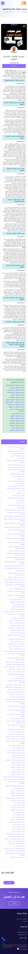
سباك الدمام (21, 458)
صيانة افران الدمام (19, 788)
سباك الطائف (20, 571)
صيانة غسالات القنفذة (17, 793)
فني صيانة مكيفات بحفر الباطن (15, 685)
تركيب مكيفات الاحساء (18, 819)
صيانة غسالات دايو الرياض (16, 844)
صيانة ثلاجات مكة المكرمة (16, 644)
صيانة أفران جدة (20, 803)
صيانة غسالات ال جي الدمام (16, 672)
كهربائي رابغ (21, 483)
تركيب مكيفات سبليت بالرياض (15, 798)
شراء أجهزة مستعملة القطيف (15, 786)
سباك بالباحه (21, 503)
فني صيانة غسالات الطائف (16, 577)
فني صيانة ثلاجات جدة (18, 633)
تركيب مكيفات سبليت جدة (16, 734)
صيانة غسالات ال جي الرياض (16, 841)
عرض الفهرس (13, 66)
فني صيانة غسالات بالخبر (17, 589)
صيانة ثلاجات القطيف (18, 618)
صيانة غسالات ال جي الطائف (16, 834)
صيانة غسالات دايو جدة (17, 697)
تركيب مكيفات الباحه (18, 758)
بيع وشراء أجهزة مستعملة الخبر (14, 779)
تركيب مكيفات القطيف (17, 474)
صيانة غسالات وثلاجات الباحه (15, 753)
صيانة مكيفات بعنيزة (18, 765)
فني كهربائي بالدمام (19, 476)
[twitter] (21, 938)
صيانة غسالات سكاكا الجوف (16, 729)
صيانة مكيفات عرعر (19, 829)
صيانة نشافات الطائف (18, 857)
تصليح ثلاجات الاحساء (18, 807)
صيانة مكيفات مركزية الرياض (16, 488)
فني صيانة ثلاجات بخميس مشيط (14, 611)
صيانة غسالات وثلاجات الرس (16, 739)
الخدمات (25, 921)
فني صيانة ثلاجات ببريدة (17, 623)
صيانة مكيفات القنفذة (18, 795)
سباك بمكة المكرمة (18, 453)
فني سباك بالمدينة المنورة (16, 451)
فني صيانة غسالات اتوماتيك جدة (14, 517)
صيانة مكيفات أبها (19, 748)
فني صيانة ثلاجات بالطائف (16, 628)
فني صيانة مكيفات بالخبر (17, 599)
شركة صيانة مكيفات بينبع (16, 481)
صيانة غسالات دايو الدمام (17, 669)
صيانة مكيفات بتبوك (18, 607)
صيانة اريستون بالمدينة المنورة (15, 662)
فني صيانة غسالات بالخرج (17, 646)
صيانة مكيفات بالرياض (18, 791)
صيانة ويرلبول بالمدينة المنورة (15, 664)
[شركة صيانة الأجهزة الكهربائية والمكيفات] (24, 3)
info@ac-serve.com (22, 932)
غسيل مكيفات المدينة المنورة (15, 760)
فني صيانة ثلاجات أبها (18, 642)
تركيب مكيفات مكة (19, 805)
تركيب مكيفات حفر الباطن (17, 822)
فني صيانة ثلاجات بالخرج (17, 649)
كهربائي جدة (21, 500)
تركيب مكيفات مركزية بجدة (16, 746)
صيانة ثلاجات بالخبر (19, 604)
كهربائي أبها (21, 507)
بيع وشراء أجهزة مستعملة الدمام (14, 777)
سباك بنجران (21, 493)
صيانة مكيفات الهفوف (17, 810)
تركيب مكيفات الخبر (19, 770)
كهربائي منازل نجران (18, 495)
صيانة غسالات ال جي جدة (17, 694)
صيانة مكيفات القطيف (17, 774)
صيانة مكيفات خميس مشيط (15, 750)
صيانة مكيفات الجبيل (18, 831)
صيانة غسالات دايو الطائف (16, 836)
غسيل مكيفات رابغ (19, 817)
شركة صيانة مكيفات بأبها (17, 505)
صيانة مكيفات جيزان (18, 827)
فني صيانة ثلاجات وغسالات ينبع (15, 651)
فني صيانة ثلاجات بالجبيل (17, 639)
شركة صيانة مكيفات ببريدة (16, 690)
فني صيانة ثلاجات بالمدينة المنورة (14, 527)
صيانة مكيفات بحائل (18, 678)
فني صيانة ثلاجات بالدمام (17, 551)
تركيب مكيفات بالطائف (17, 625)
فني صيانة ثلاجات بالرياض (17, 620)
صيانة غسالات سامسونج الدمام (14, 667)
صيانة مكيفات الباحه (18, 755)
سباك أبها (21, 491)
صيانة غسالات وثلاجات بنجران (15, 692)
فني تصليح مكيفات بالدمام (16, 467)
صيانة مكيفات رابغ (19, 812)
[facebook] (25, 938)
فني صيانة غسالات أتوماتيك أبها (14, 510)
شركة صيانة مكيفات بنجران (16, 498)
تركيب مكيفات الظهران (17, 767)
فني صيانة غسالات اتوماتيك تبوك (14, 580)
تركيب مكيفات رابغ (19, 815)
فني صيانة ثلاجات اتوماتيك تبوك (15, 582)
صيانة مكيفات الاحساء (17, 609)
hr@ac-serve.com (22, 934)
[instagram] (23, 938)
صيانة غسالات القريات (18, 718)
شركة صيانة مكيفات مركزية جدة (15, 699)
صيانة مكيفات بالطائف (17, 630)
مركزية (13, 291)
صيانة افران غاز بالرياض (17, 800)
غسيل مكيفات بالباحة (18, 762)
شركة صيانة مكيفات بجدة (17, 486)
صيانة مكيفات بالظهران (17, 602)
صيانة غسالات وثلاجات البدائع (15, 737)
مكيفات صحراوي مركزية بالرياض (15, 566)
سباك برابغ (21, 479)
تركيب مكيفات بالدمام (18, 456)
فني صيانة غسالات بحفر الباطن (15, 687)
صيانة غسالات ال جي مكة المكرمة (14, 848)
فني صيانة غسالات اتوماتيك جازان (14, 568)
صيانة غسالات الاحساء (17, 732)
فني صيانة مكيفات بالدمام (16, 465)
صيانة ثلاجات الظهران (18, 772)
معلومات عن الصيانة (21, 919)
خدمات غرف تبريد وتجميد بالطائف (14, 839)
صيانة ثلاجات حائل (19, 824)
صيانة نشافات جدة (19, 846)
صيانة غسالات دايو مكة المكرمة (15, 851)
